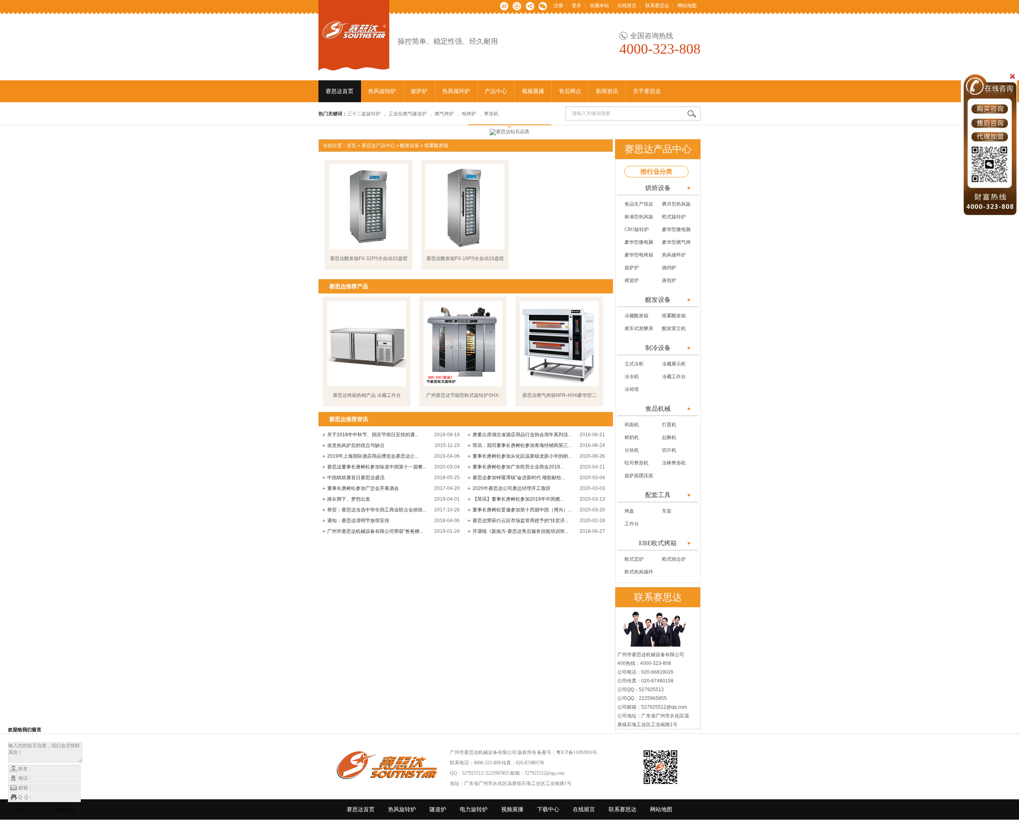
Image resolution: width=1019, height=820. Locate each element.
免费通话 (64, 810)
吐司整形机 (636, 463)
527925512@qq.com (544, 773)
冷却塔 (632, 389)
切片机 (669, 450)
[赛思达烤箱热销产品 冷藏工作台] (366, 343)
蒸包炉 (669, 280)
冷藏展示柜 (674, 364)
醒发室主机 (674, 328)
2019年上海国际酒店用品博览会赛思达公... (372, 456)
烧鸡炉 (669, 267)
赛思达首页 (361, 809)
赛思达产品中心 (378, 145)
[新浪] (504, 5)
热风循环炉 (674, 255)
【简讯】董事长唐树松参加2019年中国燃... (518, 499)
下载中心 (548, 809)
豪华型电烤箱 (639, 255)
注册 (558, 5)
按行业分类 (656, 171)
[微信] (543, 5)
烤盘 (629, 511)
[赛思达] (353, 66)
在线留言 (626, 5)
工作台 (632, 524)
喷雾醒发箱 (436, 145)
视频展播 (512, 809)
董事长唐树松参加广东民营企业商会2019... (518, 467)
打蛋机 (669, 424)
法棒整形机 (674, 463)
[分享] (530, 5)
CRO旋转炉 (637, 229)
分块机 (632, 450)
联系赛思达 (657, 5)
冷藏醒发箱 (636, 316)
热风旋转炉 (402, 809)
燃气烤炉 (444, 114)
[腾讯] (517, 5)
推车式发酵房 (639, 328)
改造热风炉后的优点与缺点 (356, 445)
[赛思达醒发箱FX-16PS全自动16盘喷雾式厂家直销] (465, 206)
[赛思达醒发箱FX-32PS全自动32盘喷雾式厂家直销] (368, 206)
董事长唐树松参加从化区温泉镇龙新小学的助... (522, 456)
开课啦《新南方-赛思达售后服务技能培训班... (520, 531)
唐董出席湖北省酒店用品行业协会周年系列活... (522, 434)
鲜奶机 (632, 437)
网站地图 (687, 5)
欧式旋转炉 (674, 217)
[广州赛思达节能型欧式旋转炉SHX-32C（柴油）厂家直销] (463, 343)
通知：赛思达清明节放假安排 (358, 520)
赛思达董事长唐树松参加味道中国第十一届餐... (376, 467)
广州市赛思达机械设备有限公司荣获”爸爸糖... (375, 531)
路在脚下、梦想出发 (348, 499)
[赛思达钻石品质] (509, 132)
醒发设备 (409, 145)
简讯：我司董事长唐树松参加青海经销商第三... (522, 445)
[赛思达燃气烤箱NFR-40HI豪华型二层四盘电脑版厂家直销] (559, 343)
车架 (667, 511)
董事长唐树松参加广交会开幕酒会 (363, 488)
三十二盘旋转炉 (364, 114)
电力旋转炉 (474, 809)
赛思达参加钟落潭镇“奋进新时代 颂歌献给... (518, 477)
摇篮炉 (632, 280)
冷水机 (632, 376)
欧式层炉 (634, 559)
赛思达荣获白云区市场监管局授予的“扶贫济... (520, 520)
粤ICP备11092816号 (576, 752)
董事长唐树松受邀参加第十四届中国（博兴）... (522, 510)
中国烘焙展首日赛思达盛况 (356, 477)
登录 (576, 5)
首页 (351, 145)
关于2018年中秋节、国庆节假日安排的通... (372, 434)
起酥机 (669, 437)
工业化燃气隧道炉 (407, 114)
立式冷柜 (634, 364)
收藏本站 (599, 5)
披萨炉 (632, 267)
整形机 (491, 114)
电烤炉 (469, 114)
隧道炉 (437, 809)
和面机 (632, 424)
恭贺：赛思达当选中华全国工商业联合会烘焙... (376, 510)
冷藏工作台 (674, 376)
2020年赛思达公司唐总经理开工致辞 (511, 488)
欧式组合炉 (674, 559)
